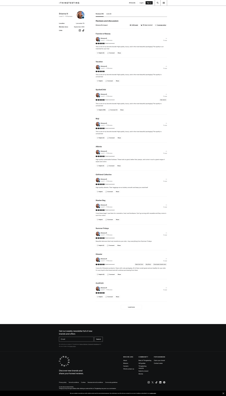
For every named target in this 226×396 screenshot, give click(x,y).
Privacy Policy (72, 346)
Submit (98, 339)
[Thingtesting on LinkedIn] (160, 382)
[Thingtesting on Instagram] (149, 382)
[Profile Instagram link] (80, 30)
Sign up (149, 3)
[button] (134, 25)
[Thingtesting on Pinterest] (164, 382)
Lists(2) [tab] (108, 14)
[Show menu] (164, 3)
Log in (141, 3)
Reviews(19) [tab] (100, 14)
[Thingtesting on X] (152, 382)
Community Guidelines (93, 344)
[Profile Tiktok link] (83, 30)
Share (119, 53)
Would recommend (110, 43)
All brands (132, 3)
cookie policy (153, 393)
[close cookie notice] (223, 393)
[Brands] (69, 3)
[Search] (158, 3)
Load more (131, 307)
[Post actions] (166, 38)
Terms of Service (83, 344)
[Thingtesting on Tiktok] (156, 382)
